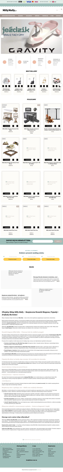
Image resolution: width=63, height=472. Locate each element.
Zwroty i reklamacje (21, 450)
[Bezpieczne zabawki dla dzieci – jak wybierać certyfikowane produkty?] (47, 298)
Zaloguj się (50, 454)
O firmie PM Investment (37, 450)
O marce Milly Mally (36, 448)
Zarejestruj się (51, 456)
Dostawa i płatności (21, 448)
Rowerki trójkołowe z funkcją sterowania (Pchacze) (14, 367)
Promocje (45, 16)
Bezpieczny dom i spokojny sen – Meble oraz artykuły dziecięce (22, 387)
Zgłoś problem (51, 453)
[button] (24, 446)
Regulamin (19, 455)
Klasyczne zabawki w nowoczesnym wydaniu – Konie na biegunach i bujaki (26, 406)
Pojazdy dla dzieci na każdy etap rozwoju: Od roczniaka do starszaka (23, 359)
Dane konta (50, 448)
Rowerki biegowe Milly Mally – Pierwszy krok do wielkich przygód (22, 332)
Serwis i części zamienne (37, 454)
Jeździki (4, 381)
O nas (52, 16)
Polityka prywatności (21, 454)
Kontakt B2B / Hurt (36, 455)
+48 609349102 (6, 457)
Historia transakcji (52, 451)
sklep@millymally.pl (7, 456)
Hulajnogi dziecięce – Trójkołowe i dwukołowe (13, 374)
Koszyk (49, 450)
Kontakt (58, 16)
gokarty (9, 381)
